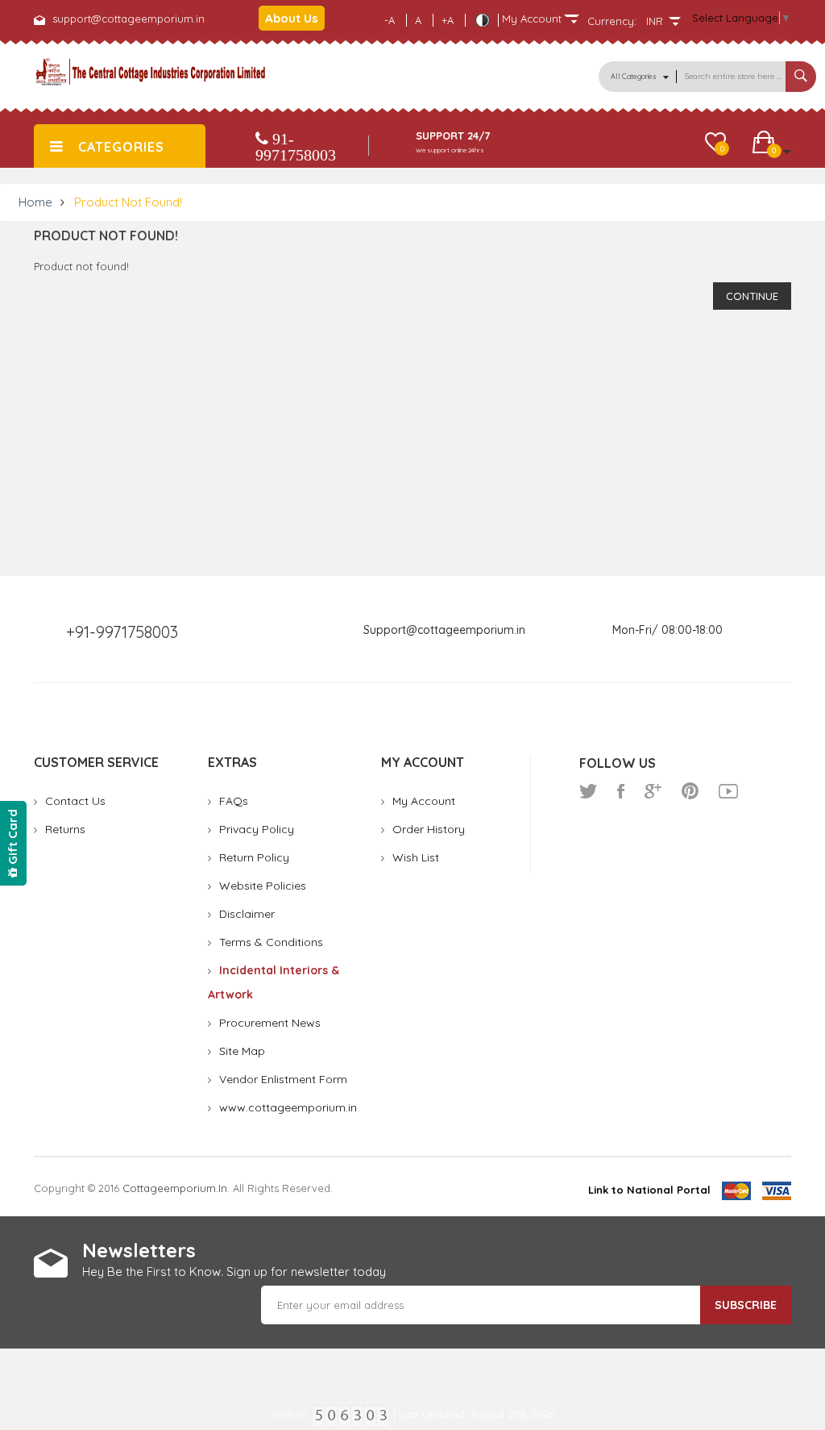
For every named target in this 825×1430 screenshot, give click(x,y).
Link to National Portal (649, 1189)
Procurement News (270, 1022)
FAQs (233, 801)
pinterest (690, 791)
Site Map (242, 1051)
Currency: (611, 21)
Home (35, 202)
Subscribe (746, 1305)
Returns (65, 829)
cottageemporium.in (174, 1188)
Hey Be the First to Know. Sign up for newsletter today (234, 1271)
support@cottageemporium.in (128, 18)
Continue (752, 296)
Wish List (415, 857)
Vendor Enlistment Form (283, 1079)
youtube (728, 791)
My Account (423, 801)
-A (389, 20)
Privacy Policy (256, 829)
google (653, 791)
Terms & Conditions (271, 942)
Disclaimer (247, 914)
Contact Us (75, 801)
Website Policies (262, 885)
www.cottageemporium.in (288, 1107)
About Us (291, 18)
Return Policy (254, 857)
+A (448, 20)
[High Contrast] (482, 20)
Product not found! (128, 202)
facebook (620, 791)
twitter (588, 791)
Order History (428, 829)
